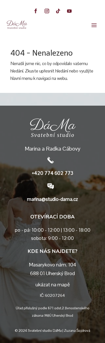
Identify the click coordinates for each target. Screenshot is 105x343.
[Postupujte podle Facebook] (35, 11)
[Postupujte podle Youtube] (69, 11)
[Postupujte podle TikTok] (58, 11)
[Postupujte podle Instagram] (46, 11)
